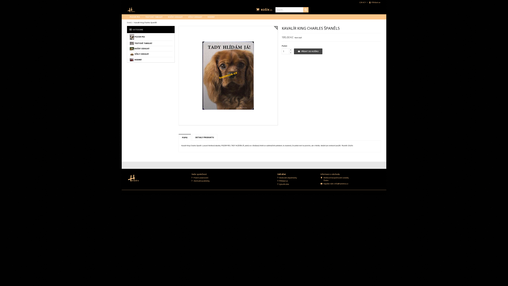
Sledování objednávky (288, 177)
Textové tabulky (154, 17)
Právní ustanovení (200, 177)
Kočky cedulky (175, 17)
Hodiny (211, 17)
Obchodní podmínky (201, 181)
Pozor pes (135, 17)
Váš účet (281, 174)
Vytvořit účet (284, 184)
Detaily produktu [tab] (204, 137)
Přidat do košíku (308, 51)
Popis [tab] (184, 137)
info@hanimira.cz (341, 183)
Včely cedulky (195, 17)
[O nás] (133, 177)
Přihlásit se (283, 181)
